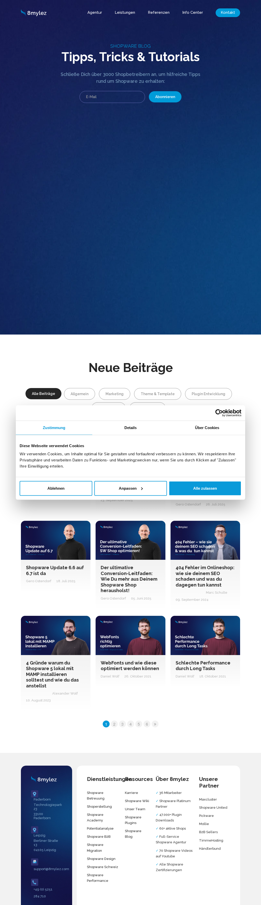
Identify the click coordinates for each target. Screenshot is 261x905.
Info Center (192, 12)
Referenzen (158, 12)
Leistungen (125, 12)
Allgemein (79, 394)
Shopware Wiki (137, 801)
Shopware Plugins (133, 820)
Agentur (94, 12)
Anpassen (128, 488)
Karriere (131, 793)
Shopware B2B (99, 837)
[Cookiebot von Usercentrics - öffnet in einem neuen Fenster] (219, 413)
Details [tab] (130, 427)
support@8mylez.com (46, 869)
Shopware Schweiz (102, 867)
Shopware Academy (95, 817)
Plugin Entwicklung (208, 394)
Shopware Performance (97, 878)
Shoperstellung (99, 806)
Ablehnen (55, 488)
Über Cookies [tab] (207, 427)
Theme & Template (158, 394)
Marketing (115, 394)
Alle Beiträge (43, 394)
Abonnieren (165, 97)
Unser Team (135, 809)
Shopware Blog (133, 834)
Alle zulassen (205, 488)
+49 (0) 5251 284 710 (43, 892)
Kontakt (228, 12)
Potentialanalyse (100, 828)
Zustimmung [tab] (54, 427)
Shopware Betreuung (96, 795)
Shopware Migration (95, 847)
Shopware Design (101, 859)
